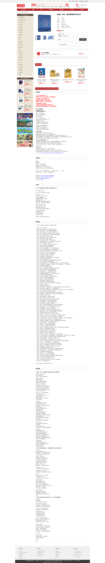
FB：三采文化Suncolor (78, 551)
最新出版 (24, 9)
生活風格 (21, 34)
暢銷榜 (82, 9)
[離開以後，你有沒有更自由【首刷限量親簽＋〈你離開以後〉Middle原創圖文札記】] (21, 107)
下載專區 (57, 551)
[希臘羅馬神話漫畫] (25, 116)
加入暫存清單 (62, 44)
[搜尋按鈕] (67, 5)
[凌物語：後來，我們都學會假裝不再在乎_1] (44, 37)
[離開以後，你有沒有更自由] (21, 99)
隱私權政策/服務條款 (23, 552)
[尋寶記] (25, 143)
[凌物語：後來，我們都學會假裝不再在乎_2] (50, 37)
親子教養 (21, 22)
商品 (20, 74)
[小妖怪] (25, 123)
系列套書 (21, 64)
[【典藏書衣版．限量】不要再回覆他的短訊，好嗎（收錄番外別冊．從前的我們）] (21, 91)
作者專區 (72, 9)
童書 (33, 9)
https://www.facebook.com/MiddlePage (47, 175)
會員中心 (77, 1)
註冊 (73, 1)
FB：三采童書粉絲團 (77, 552)
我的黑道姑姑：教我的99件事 (68, 79)
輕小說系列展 (43, 6)
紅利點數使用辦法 (40, 552)
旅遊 (20, 39)
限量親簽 (51, 9)
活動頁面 (62, 30)
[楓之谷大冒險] (25, 130)
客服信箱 (57, 556)
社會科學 (21, 47)
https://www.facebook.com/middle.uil (47, 176)
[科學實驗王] (25, 137)
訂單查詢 (81, 1)
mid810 (42, 179)
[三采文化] (23, 5)
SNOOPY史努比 (37, 6)
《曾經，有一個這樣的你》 (49, 172)
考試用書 (21, 67)
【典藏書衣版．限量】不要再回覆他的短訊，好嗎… (28, 91)
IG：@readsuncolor (77, 556)
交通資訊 (20, 555)
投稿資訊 (57, 555)
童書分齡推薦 (21, 17)
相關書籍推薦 (38, 64)
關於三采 (20, 551)
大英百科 (56, 6)
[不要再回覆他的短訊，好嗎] (21, 83)
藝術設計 (21, 27)
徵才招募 (20, 558)
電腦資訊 (21, 57)
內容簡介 (37, 88)
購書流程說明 (39, 555)
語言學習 (21, 54)
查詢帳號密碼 (58, 552)
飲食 (20, 37)
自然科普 (21, 44)
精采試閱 (56, 88)
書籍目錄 (51, 88)
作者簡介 (42, 88)
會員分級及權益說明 (41, 551)
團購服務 (20, 556)
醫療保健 (21, 42)
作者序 (46, 88)
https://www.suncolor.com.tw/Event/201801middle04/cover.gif (52, 152)
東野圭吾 (48, 6)
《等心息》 (40, 172)
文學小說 (21, 24)
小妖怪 (64, 6)
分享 (66, 44)
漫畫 (20, 49)
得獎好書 (61, 9)
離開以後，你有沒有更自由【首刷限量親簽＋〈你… (28, 107)
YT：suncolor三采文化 (78, 555)
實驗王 (52, 6)
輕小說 (20, 62)
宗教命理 (21, 52)
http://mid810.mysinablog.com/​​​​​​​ (44, 178)
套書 (41, 9)
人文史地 (21, 59)
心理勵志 (21, 32)
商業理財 (21, 29)
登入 (70, 1)
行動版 (86, 1)
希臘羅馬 (60, 6)
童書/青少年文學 (22, 19)
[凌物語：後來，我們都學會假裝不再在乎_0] (38, 37)
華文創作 (63, 26)
